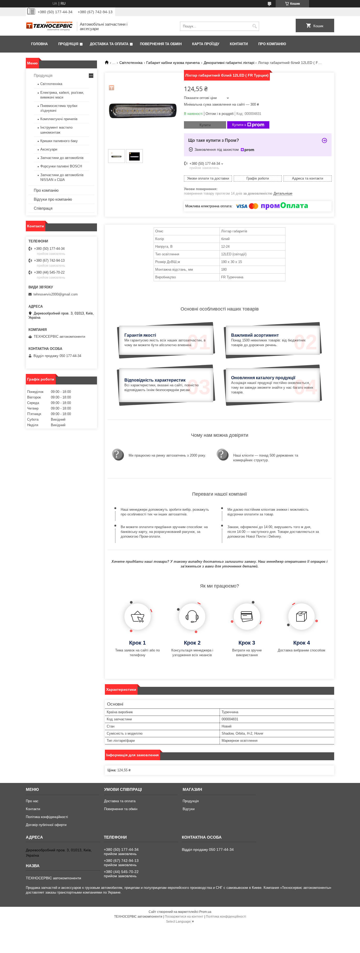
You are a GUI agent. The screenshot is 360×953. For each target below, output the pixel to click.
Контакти (239, 44)
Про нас (32, 801)
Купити (205, 125)
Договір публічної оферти (46, 825)
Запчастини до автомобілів (62, 158)
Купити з (239, 125)
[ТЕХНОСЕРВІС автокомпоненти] (49, 26)
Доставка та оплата (109, 44)
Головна (39, 44)
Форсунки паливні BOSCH (61, 166)
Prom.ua (205, 912)
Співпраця (43, 208)
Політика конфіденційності (47, 817)
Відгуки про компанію (53, 199)
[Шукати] (254, 26)
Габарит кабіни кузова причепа (173, 62)
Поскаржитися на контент (184, 916)
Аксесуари (48, 149)
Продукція (68, 44)
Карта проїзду (205, 44)
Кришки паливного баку (59, 141)
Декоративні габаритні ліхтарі (229, 62)
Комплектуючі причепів (58, 119)
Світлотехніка (131, 62)
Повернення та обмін (161, 44)
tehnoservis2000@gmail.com (55, 294)
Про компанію (272, 44)
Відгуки (188, 809)
